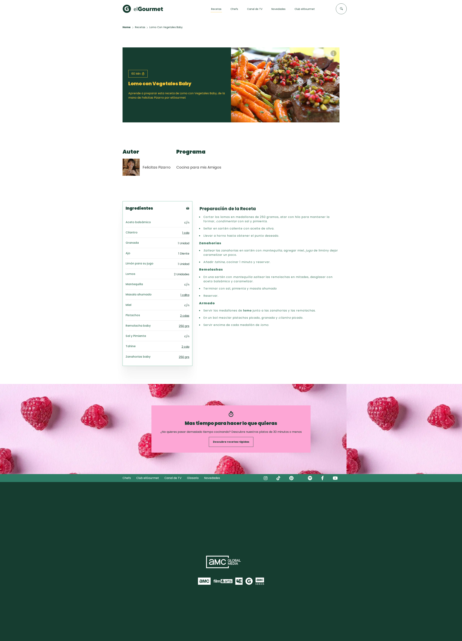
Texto (194, 214)
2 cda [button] (185, 347)
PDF (192, 223)
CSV (192, 219)
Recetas (140, 27)
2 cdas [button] (184, 316)
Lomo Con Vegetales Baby (166, 27)
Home (127, 27)
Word (193, 232)
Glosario (193, 478)
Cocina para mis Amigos (198, 167)
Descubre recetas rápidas (231, 442)
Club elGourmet (147, 478)
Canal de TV (173, 478)
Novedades (212, 478)
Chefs (127, 478)
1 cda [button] (185, 233)
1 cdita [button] (184, 295)
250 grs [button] (184, 326)
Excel (193, 228)
